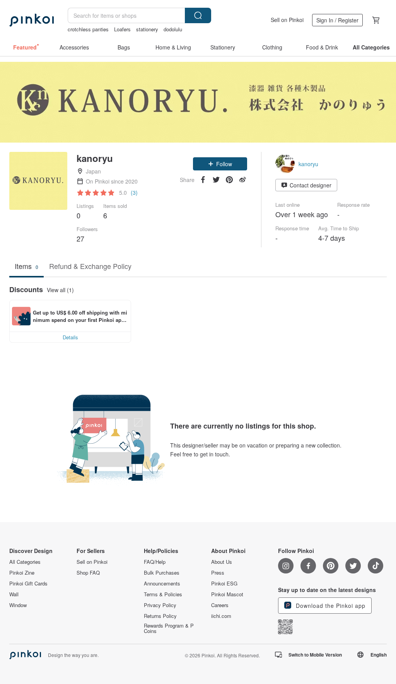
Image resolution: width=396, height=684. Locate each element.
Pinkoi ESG (224, 583)
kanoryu (308, 164)
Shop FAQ (88, 572)
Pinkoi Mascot (227, 594)
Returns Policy (160, 616)
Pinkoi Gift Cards (28, 583)
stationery (147, 29)
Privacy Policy (160, 605)
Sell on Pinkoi (287, 20)
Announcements (162, 583)
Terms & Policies (163, 594)
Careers (220, 605)
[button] (220, 163)
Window (18, 605)
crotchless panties (88, 29)
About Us (221, 562)
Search (198, 15)
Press (217, 572)
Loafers (122, 29)
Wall (14, 594)
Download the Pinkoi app (329, 605)
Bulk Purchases (161, 572)
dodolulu (173, 29)
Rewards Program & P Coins (169, 628)
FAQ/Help (155, 562)
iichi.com (221, 616)
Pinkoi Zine (21, 572)
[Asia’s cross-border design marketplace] (31, 20)
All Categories (25, 562)
